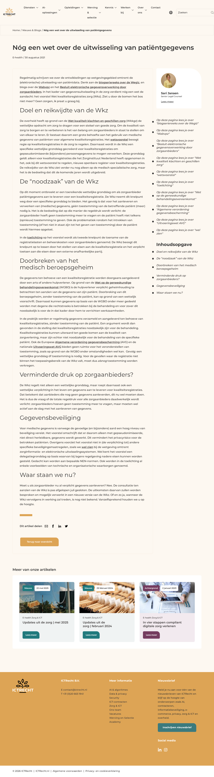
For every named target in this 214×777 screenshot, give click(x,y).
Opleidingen (72, 7)
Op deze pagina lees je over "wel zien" (178, 231)
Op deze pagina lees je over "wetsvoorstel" (175, 173)
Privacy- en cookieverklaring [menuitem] (102, 770)
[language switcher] (171, 13)
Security (114, 697)
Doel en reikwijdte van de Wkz (177, 251)
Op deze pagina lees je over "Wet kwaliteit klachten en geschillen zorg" (178, 161)
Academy (115, 721)
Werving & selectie (92, 12)
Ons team (115, 709)
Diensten (29, 7)
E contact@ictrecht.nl (74, 689)
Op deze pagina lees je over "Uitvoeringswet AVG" (175, 221)
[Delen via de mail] (46, 526)
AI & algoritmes (118, 689)
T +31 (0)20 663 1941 (72, 693)
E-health (18, 57)
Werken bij (125, 10)
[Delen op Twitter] (66, 526)
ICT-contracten (118, 701)
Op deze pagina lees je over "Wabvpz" (175, 132)
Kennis (109, 7)
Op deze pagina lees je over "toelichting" (175, 183)
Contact (155, 7)
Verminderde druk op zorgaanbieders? (171, 277)
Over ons (141, 10)
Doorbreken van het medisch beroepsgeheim (176, 267)
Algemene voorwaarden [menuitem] (67, 770)
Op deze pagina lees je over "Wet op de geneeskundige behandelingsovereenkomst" (178, 196)
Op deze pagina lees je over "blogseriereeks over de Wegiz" (177, 121)
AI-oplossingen (49, 10)
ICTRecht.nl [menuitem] (42, 770)
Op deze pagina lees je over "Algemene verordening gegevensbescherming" (175, 209)
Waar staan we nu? (169, 292)
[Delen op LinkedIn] (59, 526)
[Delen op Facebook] (53, 526)
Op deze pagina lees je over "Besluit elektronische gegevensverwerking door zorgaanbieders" (175, 146)
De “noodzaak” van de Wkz (174, 258)
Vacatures (115, 713)
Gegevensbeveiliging (170, 285)
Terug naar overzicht (39, 541)
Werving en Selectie (121, 717)
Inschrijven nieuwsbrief (177, 727)
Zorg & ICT (115, 705)
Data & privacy (118, 693)
